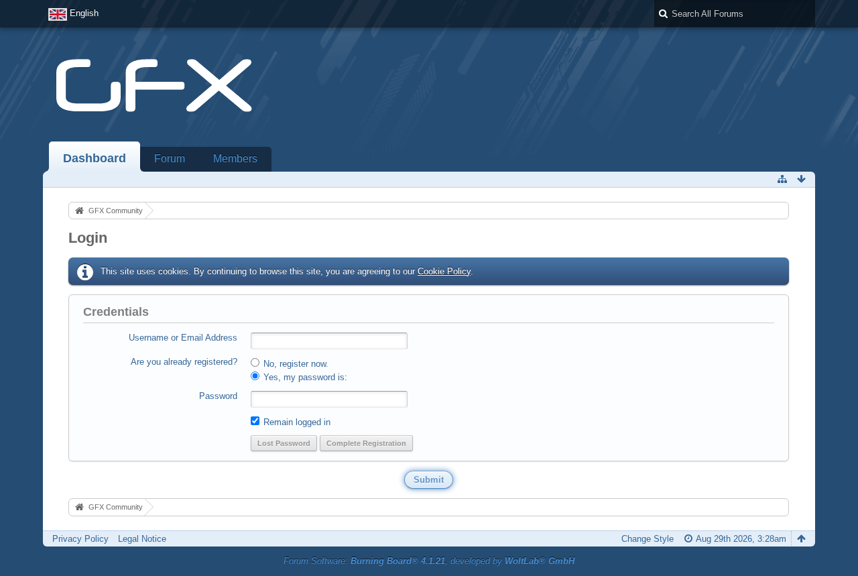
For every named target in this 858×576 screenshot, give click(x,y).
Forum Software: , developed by (429, 561)
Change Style (647, 539)
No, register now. (294, 364)
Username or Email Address (183, 338)
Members (235, 158)
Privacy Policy (80, 539)
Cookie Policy (444, 271)
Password (218, 396)
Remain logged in (295, 422)
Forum (169, 158)
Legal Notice (142, 539)
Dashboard (94, 158)
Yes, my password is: (304, 377)
